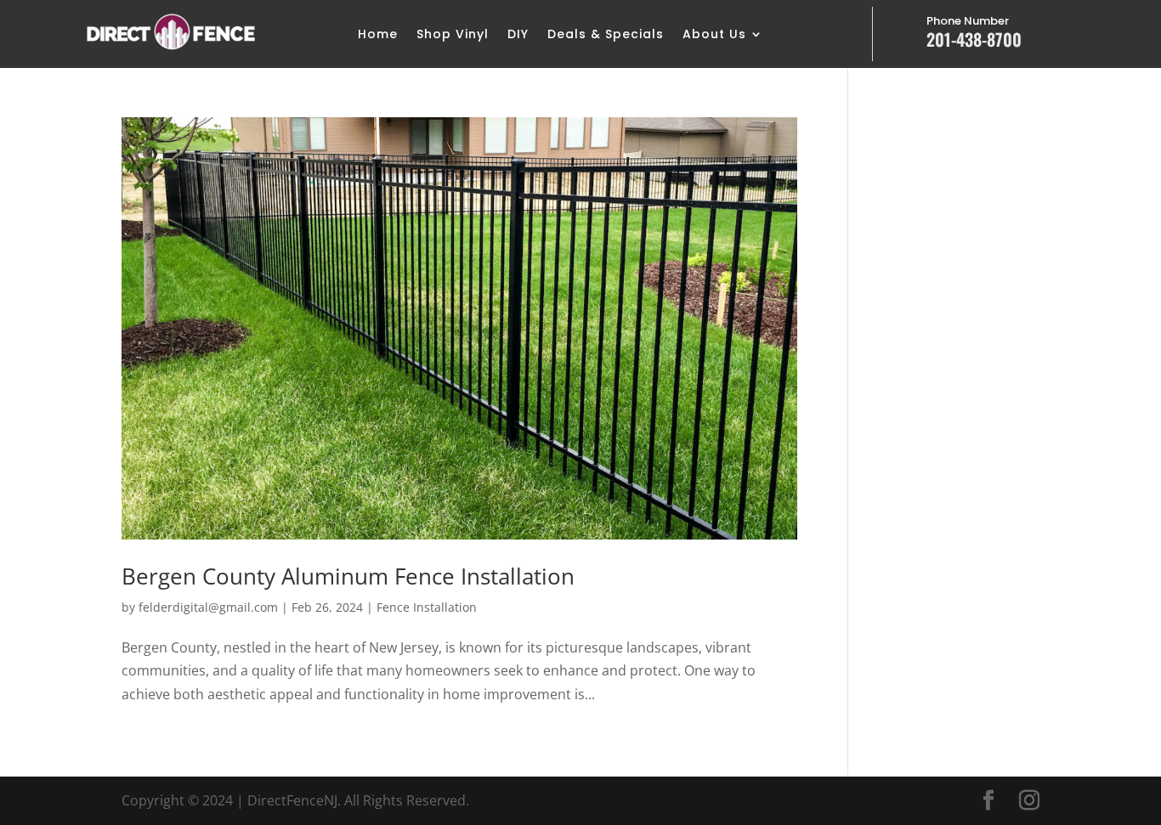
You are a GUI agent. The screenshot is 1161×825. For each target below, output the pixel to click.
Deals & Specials (605, 35)
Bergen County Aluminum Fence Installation (348, 576)
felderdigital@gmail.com (208, 607)
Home (378, 35)
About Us (714, 35)
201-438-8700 (974, 39)
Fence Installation (427, 607)
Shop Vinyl (452, 35)
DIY (518, 35)
